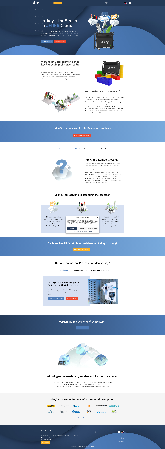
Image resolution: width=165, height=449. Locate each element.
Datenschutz (74, 446)
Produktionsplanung (79, 270)
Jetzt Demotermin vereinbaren (82, 135)
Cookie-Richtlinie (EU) (89, 446)
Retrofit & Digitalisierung (100, 270)
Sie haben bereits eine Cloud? (95, 149)
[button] (97, 217)
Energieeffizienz (62, 270)
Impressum (90, 231)
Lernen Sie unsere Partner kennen (82, 417)
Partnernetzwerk (48, 2)
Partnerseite (108, 432)
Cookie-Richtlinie (76, 231)
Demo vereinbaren (111, 2)
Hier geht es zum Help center (82, 249)
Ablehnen (82, 228)
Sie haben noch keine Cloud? (69, 149)
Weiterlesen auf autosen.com (56, 298)
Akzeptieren (71, 228)
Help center (58, 2)
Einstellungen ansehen (92, 228)
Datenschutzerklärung (83, 231)
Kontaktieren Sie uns (47, 41)
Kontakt (120, 2)
